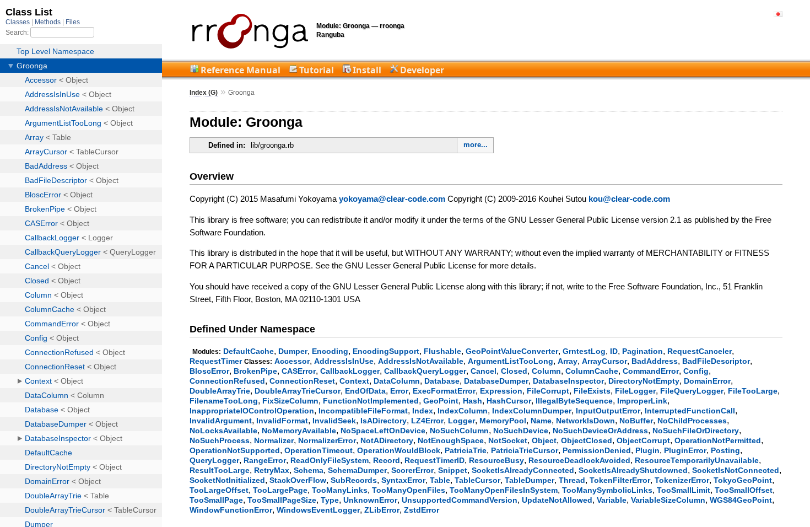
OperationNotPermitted (717, 440)
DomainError (707, 381)
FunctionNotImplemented (371, 400)
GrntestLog (584, 351)
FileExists (592, 390)
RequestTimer (216, 361)
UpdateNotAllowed (557, 500)
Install (367, 70)
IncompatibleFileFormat (363, 410)
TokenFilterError (620, 480)
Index (422, 410)
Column (546, 371)
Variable (612, 500)
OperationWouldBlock (398, 450)
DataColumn (397, 381)
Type (330, 500)
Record (386, 460)
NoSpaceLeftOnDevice (383, 430)
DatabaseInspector (568, 381)
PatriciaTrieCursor (524, 450)
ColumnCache (591, 371)
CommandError (651, 371)
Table (440, 480)
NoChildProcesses (692, 420)
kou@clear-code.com (629, 198)
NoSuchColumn (459, 430)
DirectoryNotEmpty (643, 381)
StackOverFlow (297, 480)
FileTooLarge (752, 390)
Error (399, 390)
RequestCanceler (699, 351)
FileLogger (635, 390)
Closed (514, 371)
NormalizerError (327, 440)
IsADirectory (383, 420)
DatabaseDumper (496, 381)
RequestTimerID (434, 460)
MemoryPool (502, 420)
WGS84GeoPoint (741, 500)
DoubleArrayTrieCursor (298, 390)
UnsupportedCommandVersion (459, 500)
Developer (422, 70)
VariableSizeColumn (668, 500)
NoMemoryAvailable (299, 430)
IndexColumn (463, 410)
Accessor (292, 361)
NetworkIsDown (585, 420)
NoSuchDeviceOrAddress (600, 430)
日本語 (778, 14)
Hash (472, 400)
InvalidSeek (334, 420)
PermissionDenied (597, 450)
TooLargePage (280, 490)
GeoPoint (440, 400)
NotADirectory (386, 440)
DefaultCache (248, 351)
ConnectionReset (302, 381)
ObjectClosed (586, 440)
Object (544, 440)
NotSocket (507, 440)
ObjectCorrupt (643, 440)
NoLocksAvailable (223, 430)
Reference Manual (240, 70)
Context (354, 381)
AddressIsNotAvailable (420, 361)
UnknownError (370, 500)
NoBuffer (636, 420)
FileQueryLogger (691, 390)
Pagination (642, 351)
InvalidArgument (221, 420)
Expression (501, 390)
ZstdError (421, 510)
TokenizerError (682, 480)
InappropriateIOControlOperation (252, 410)
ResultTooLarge (220, 470)
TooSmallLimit (683, 490)
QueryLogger (214, 460)
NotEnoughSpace (451, 440)
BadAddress (654, 361)
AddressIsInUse (344, 361)
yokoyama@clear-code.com (392, 198)
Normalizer (274, 440)
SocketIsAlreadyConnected (523, 470)
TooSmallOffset (744, 490)
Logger (461, 420)
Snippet (452, 470)
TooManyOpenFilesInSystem (504, 490)
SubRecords (354, 480)
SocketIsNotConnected (735, 470)
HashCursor (509, 400)
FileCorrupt (548, 390)
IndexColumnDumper (531, 410)
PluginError (685, 450)
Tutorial (316, 70)
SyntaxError (403, 480)
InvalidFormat (282, 420)
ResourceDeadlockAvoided (579, 460)
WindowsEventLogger (318, 510)
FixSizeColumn (290, 400)
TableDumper (529, 480)
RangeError (265, 460)
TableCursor (477, 480)
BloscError (209, 371)
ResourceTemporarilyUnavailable (697, 460)
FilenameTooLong (224, 400)
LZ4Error (427, 420)
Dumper (292, 351)
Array (567, 361)
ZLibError (381, 510)
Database (442, 381)
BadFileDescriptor (716, 361)
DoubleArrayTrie (220, 390)
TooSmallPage (216, 500)
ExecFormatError (444, 390)
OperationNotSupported (235, 450)
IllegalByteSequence (574, 400)
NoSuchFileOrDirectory (695, 430)
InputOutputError (608, 410)
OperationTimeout (318, 450)
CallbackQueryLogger (425, 371)
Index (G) (204, 92)
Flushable (442, 351)
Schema (308, 470)
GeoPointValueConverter (512, 351)
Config (696, 371)
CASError (299, 371)
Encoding (330, 351)
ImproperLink (642, 400)
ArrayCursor (604, 361)
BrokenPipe (255, 371)
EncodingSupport (386, 351)
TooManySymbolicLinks (607, 490)
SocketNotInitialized (227, 480)
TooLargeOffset (219, 490)
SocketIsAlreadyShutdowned (633, 470)
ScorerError (412, 470)
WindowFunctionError (231, 510)
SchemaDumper (357, 470)
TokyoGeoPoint (743, 480)
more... (475, 145)
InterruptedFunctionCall (690, 410)
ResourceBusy (496, 460)
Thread (572, 480)
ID (614, 351)
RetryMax (271, 470)
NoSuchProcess (220, 440)
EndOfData (365, 390)
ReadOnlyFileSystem (329, 460)
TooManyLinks (340, 490)
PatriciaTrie (466, 450)
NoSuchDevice (520, 430)
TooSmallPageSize (281, 500)
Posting (725, 450)
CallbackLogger (350, 371)
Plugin (647, 450)
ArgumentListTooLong (510, 361)
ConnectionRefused (227, 381)
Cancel (483, 371)
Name (541, 420)
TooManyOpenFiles (408, 490)
